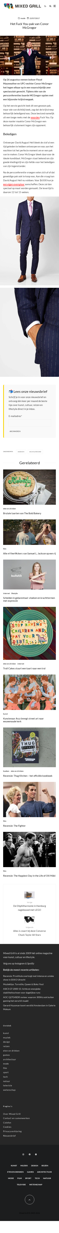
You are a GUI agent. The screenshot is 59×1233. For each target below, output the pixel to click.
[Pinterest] (29, 1154)
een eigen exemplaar (14, 184)
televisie (7, 1085)
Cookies (7, 1127)
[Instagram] (23, 1154)
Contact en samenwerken (16, 1118)
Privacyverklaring (12, 1131)
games (6, 1055)
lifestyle (14, 593)
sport (6, 1072)
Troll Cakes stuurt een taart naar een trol (24, 668)
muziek (7, 1037)
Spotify (30, 963)
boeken (6, 771)
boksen (21, 452)
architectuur (9, 1059)
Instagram (20, 963)
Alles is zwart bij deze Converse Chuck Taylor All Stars (29, 931)
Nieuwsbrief (9, 1135)
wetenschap (9, 1090)
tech (5, 1077)
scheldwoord (35, 452)
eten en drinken (9, 508)
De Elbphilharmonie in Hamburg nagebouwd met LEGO (29, 906)
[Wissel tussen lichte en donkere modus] (45, 6)
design (6, 1042)
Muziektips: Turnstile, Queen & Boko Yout (23, 984)
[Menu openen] (54, 6)
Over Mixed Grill (12, 1114)
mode (23, 18)
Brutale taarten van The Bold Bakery (22, 513)
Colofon (7, 1122)
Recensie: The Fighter (14, 825)
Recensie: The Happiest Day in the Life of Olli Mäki (29, 875)
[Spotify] (36, 1154)
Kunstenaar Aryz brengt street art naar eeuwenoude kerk (23, 720)
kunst (5, 714)
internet (6, 593)
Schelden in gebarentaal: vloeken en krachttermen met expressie (29, 599)
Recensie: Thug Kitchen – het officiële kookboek (27, 775)
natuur (6, 1081)
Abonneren (15, 431)
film (4, 549)
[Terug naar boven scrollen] (29, 1199)
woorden (35, 117)
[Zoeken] (50, 6)
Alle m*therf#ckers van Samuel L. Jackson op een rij (29, 553)
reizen (6, 1046)
